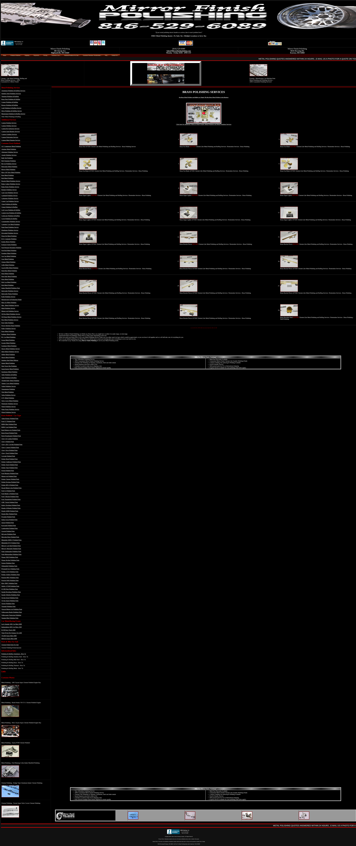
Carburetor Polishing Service (9, 198)
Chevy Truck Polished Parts (9, 453)
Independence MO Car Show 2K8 (11, 627)
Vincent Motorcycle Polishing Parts (11, 609)
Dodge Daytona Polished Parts (10, 482)
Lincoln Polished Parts (8, 531)
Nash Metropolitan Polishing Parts (11, 554)
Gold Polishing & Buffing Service (11, 108)
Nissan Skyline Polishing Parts (10, 560)
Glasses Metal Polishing (8, 262)
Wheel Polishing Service (8, 412)
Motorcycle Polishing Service (10, 311)
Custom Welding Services (9, 126)
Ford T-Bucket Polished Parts (10, 496)
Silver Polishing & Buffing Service (11, 111)
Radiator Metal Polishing (8, 334)
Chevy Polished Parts (7, 441)
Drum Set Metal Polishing (9, 236)
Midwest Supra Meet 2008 (9, 638)
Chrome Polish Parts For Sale (10, 645)
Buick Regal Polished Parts (9, 433)
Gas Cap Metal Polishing (8, 256)
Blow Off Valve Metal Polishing (10, 172)
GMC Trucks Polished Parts (9, 502)
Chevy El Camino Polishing (9, 439)
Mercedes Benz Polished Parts (10, 537)
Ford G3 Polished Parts (8, 491)
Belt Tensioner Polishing (8, 161)
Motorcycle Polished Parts (9, 476)
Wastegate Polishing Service (9, 403)
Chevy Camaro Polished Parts (10, 447)
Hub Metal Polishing (7, 285)
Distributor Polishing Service (9, 230)
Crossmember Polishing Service (10, 221)
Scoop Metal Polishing (8, 340)
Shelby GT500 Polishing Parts (10, 586)
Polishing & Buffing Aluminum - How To (13, 654)
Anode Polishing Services (9, 155)
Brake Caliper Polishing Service (10, 184)
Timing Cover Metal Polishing (10, 383)
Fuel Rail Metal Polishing (8, 250)
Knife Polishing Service (8, 296)
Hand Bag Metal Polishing (9, 271)
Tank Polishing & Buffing (9, 378)
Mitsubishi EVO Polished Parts (10, 543)
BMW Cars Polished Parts (9, 427)
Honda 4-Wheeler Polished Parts (10, 508)
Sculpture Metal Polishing (9, 346)
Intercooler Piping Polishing (9, 294)
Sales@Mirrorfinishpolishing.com (179, 51)
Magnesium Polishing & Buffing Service (13, 114)
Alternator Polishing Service (9, 152)
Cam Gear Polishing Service (9, 192)
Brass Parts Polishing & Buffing (10, 99)
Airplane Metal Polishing (8, 149)
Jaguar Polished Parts (7, 522)
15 (210, 327)
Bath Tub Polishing (7, 158)
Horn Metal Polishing (7, 279)
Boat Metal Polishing (7, 175)
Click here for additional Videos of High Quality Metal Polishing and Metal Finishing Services (203, 124)
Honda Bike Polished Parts (9, 514)
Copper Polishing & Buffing (9, 102)
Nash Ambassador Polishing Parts (11, 551)
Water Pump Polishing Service (10, 409)
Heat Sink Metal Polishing (9, 276)
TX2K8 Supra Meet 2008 (9, 636)
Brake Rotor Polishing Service (10, 187)
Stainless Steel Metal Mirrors (9, 360)
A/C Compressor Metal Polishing (11, 146)
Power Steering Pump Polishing (10, 325)
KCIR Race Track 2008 (8, 630)
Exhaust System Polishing (9, 244)
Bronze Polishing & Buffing (9, 105)
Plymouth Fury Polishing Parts (10, 569)
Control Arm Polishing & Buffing (11, 213)
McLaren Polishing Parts (8, 534)
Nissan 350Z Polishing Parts (9, 557)
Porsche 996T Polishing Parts (10, 577)
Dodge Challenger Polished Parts (11, 462)
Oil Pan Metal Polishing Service (10, 314)
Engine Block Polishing (8, 242)
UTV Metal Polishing (7, 398)
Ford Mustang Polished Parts (9, 473)
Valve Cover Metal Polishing (9, 401)
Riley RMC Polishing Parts (9, 583)
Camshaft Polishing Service (9, 195)
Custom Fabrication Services (9, 137)
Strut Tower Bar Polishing (9, 366)
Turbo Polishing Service (8, 395)
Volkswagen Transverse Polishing (11, 615)
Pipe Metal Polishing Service (9, 320)
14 (208, 327)
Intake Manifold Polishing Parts (10, 288)
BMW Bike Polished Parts (9, 424)
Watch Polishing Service (8, 406)
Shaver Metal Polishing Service (10, 349)
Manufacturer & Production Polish (11, 299)
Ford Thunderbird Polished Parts (10, 499)
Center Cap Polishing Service (10, 201)
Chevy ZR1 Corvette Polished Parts (11, 444)
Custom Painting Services (8, 123)
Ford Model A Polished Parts (9, 493)
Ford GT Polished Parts (8, 421)
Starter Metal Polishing (8, 363)
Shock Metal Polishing (8, 357)
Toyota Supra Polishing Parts (9, 600)
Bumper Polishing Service (9, 190)
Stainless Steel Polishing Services (11, 93)
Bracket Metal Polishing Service (10, 181)
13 (207, 327)
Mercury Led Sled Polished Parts (11, 546)
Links (3, 671)
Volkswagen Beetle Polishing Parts (11, 612)
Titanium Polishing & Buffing (10, 96)
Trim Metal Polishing (7, 392)
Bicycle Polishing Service (8, 164)
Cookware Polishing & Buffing (10, 216)
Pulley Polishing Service (8, 328)
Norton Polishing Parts (8, 563)
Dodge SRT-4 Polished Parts (9, 485)
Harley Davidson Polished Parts (10, 505)
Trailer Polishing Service (8, 386)
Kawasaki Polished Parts (8, 525)
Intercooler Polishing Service (9, 291)
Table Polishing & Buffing (9, 375)
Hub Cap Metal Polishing (8, 282)
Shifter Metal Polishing (8, 354)
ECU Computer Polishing (9, 239)
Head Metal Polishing (7, 273)
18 (216, 327)
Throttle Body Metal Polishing (10, 380)
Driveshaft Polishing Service (9, 233)
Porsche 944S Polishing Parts (10, 580)
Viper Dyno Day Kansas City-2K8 (11, 633)
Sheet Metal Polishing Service (10, 351)
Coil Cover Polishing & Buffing (10, 210)
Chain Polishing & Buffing (9, 204)
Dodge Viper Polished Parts (9, 468)
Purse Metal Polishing (7, 331)
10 (201, 327)
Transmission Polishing (8, 389)
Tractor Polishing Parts (8, 603)
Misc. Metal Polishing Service (10, 305)
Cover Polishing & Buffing (9, 218)
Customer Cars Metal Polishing (10, 224)
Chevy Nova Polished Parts (9, 450)
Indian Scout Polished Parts (9, 519)
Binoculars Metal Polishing (9, 166)
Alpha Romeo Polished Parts (9, 418)
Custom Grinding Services (9, 134)
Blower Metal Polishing (8, 169)
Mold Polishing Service (8, 308)
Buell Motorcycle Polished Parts (10, 430)
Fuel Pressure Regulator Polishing (11, 247)
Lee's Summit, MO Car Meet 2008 (11, 624)
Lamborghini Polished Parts (9, 528)
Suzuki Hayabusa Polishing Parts (11, 592)
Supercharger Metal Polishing (10, 369)
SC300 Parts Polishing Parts (9, 589)
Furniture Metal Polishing (8, 253)
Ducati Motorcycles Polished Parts (11, 488)
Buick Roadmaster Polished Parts (11, 436)
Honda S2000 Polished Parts (9, 511)
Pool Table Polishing (7, 323)
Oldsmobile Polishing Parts (9, 566)
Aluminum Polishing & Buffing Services (13, 90)
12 (205, 327)
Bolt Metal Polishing (7, 178)
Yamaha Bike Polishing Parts (9, 618)
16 (212, 327)
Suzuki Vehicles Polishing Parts (10, 595)
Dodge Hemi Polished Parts (9, 459)
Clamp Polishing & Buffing (9, 207)
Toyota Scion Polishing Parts (9, 598)
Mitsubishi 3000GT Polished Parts (11, 540)
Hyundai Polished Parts (8, 517)
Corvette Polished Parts (8, 456)
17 (214, 327)
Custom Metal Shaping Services (10, 140)
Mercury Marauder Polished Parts (11, 548)
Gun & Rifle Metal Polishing (9, 268)
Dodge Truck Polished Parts (9, 465)
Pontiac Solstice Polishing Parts (10, 574)
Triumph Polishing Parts (8, 606)
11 (203, 327)
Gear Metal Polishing (7, 259)
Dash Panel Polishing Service (10, 227)
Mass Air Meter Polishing (8, 302)
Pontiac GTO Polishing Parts (9, 572)
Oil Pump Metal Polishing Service (11, 317)
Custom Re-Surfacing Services (10, 128)
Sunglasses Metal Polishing (9, 372)
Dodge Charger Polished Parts (10, 479)
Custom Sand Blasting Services (10, 131)
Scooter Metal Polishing (8, 343)
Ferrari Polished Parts (7, 470)
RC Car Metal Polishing (8, 337)
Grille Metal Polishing (7, 265)
